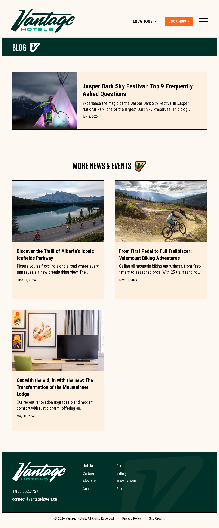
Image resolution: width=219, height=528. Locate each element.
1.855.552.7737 (25, 491)
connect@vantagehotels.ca (34, 499)
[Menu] (203, 21)
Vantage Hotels (76, 518)
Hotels (88, 465)
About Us (90, 481)
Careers (122, 465)
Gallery (121, 473)
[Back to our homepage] (42, 21)
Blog (19, 47)
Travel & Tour (126, 481)
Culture (88, 473)
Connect (89, 488)
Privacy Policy (131, 518)
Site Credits (157, 518)
